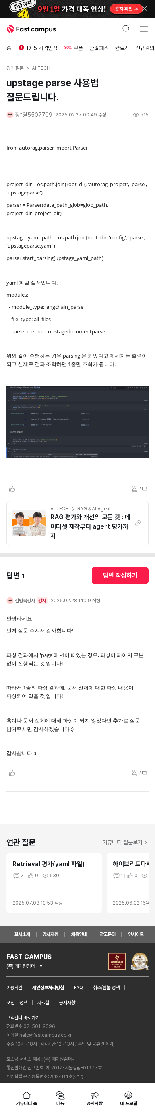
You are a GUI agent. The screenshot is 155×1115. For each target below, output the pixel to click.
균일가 (122, 48)
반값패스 (98, 48)
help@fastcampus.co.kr (45, 1035)
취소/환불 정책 (106, 987)
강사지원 (50, 934)
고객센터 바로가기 (22, 1018)
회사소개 (22, 934)
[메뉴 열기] (144, 29)
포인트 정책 (16, 1002)
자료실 (43, 1002)
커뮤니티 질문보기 (122, 842)
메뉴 (60, 1103)
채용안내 (79, 934)
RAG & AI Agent (94, 509)
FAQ (78, 987)
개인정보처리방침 (48, 987)
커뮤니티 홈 (26, 1103)
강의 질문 (14, 68)
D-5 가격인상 (42, 48)
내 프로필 (128, 1103)
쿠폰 (78, 48)
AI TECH (59, 509)
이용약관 (14, 987)
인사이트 (136, 934)
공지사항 (67, 1002)
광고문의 (108, 934)
